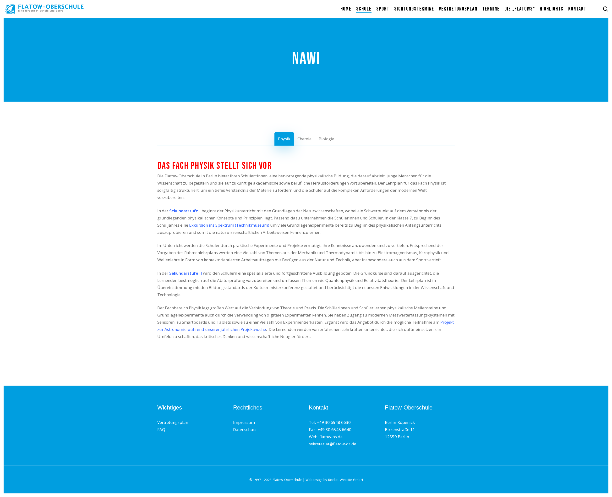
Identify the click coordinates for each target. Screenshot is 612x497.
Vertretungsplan (172, 422)
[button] (284, 139)
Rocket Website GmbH (345, 479)
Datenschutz (245, 429)
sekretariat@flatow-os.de (332, 444)
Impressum (244, 422)
